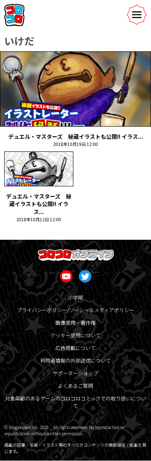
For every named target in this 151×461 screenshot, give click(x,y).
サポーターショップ (75, 372)
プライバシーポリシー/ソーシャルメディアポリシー (75, 309)
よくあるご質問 (75, 385)
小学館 (75, 297)
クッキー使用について (75, 335)
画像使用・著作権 (75, 322)
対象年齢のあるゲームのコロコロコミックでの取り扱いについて (75, 402)
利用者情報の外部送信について (75, 360)
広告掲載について (75, 347)
